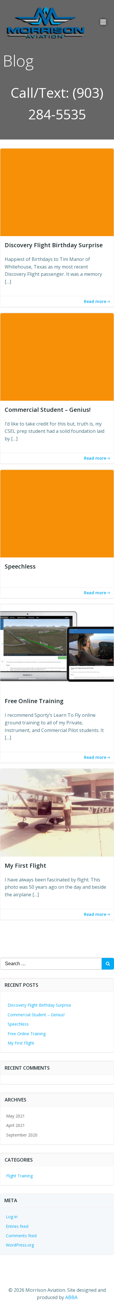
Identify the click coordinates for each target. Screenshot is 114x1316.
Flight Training (19, 1176)
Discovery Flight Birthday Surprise (39, 1005)
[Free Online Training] (57, 648)
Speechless (18, 1024)
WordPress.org (20, 1245)
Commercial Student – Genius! (36, 1014)
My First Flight (21, 1043)
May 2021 (15, 1116)
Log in (12, 1216)
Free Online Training (27, 1033)
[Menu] (103, 22)
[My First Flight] (57, 812)
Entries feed (17, 1226)
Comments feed (21, 1235)
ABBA (71, 1297)
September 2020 (21, 1135)
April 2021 (15, 1125)
